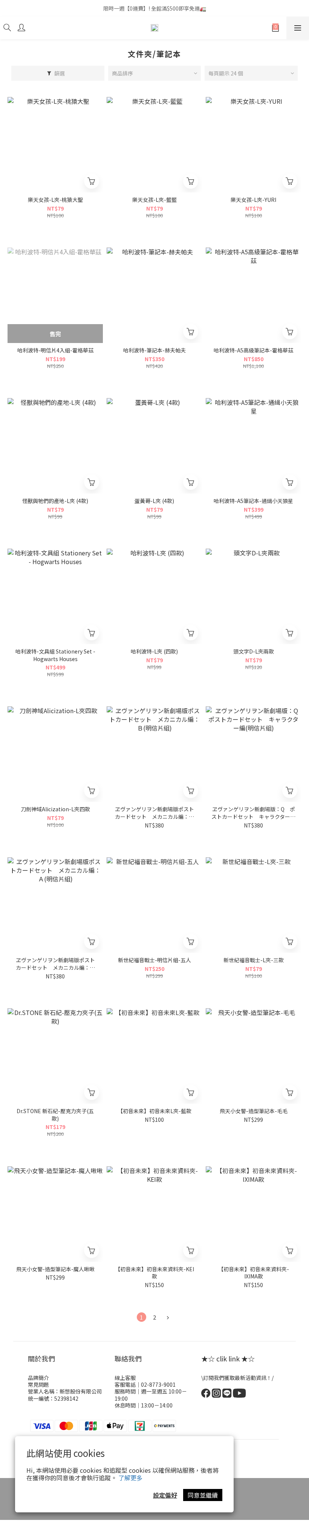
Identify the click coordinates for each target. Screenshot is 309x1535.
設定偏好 (165, 1495)
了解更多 (130, 1477)
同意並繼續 (203, 1495)
